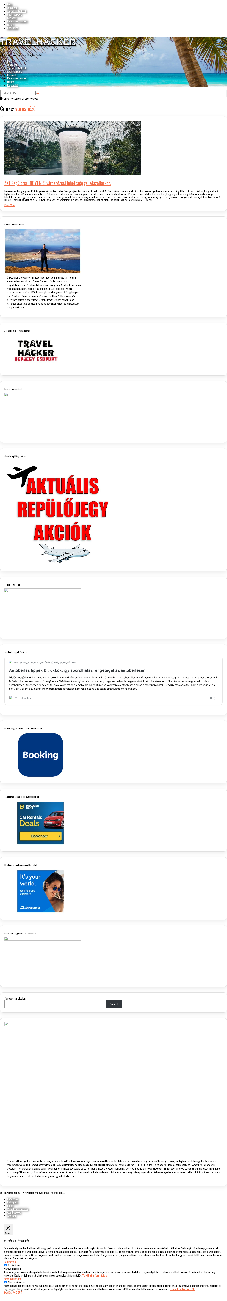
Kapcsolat (12, 28)
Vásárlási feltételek (17, 1209)
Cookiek (11, 1216)
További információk (94, 1275)
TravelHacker (38, 41)
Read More (9, 205)
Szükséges (14, 1265)
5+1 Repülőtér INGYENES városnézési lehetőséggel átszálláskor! (57, 182)
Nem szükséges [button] (12, 1279)
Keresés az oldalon (15, 998)
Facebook (12, 1199)
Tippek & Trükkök (16, 11)
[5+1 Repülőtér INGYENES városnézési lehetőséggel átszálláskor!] (72, 173)
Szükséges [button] (10, 1262)
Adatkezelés (14, 1212)
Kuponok (12, 18)
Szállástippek (14, 14)
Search (114, 1004)
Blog (9, 4)
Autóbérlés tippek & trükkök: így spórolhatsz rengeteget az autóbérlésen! (78, 670)
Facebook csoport (17, 21)
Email (10, 1206)
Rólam (10, 24)
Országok (12, 8)
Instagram (12, 1202)
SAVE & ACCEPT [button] (13, 1292)
